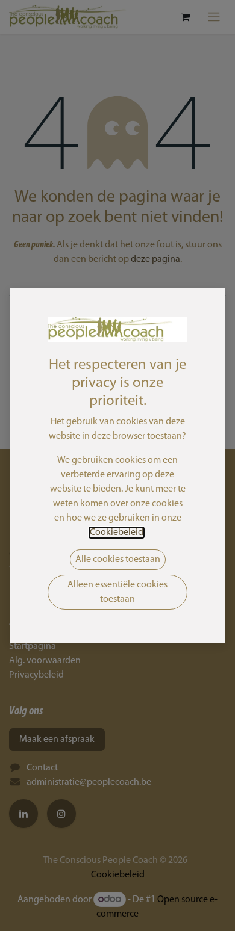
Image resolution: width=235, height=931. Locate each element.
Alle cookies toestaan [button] (117, 559)
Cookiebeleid (116, 532)
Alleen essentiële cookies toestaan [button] (117, 592)
